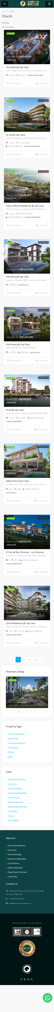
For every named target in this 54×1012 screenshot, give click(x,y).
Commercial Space (16, 743)
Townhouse (13, 747)
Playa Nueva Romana (17, 807)
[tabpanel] (27, 692)
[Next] (41, 659)
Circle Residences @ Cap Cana (20, 623)
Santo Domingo (15, 788)
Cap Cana (12, 784)
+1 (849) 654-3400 (16, 899)
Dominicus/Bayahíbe (17, 793)
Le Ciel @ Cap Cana (15, 135)
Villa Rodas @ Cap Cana (18, 344)
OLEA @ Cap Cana (15, 410)
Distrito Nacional (15, 802)
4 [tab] (32, 713)
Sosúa (11, 816)
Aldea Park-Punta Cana (17, 481)
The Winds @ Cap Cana (17, 67)
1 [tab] (20, 713)
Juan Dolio (13, 811)
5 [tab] (36, 713)
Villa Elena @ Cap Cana (17, 276)
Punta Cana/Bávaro (17, 779)
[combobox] (18, 23)
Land (10, 757)
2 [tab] (24, 713)
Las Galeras (13, 820)
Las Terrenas (14, 797)
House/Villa (13, 738)
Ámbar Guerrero (15, 83)
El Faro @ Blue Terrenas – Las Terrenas (25, 552)
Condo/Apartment (16, 734)
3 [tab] (28, 713)
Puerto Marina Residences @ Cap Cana (25, 206)
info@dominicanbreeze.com (20, 903)
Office (11, 752)
